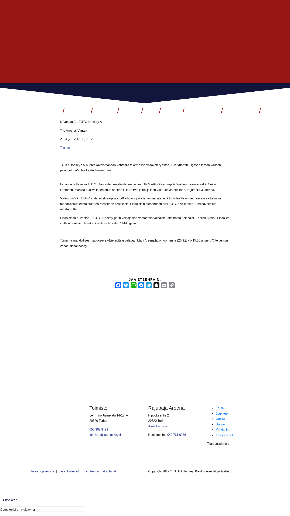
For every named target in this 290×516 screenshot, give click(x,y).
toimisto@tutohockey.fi (105, 434)
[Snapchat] (156, 285)
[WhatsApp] (133, 285)
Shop (150, 110)
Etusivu (221, 408)
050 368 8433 (98, 429)
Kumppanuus (200, 110)
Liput (54, 110)
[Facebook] (118, 285)
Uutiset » (248, 7)
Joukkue (105, 110)
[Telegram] (149, 285)
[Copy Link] (172, 285)
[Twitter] (126, 285)
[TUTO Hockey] (251, 92)
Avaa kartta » (157, 426)
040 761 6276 (176, 434)
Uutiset (130, 110)
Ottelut (75, 110)
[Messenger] (141, 285)
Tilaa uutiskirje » (218, 443)
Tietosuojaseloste (42, 471)
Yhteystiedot (241, 110)
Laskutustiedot (69, 471)
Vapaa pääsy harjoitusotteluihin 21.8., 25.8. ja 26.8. (143, 314)
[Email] (164, 285)
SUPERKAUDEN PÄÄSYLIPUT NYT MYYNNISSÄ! (63, 314)
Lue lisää (38, 346)
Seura (170, 110)
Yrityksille (222, 429)
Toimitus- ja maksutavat (99, 471)
